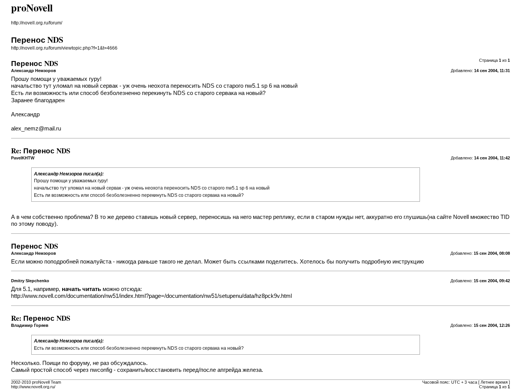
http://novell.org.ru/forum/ (36, 23)
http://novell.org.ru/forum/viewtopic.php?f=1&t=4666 (64, 48)
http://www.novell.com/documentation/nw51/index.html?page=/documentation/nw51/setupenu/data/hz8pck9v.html (151, 296)
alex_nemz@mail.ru (36, 128)
